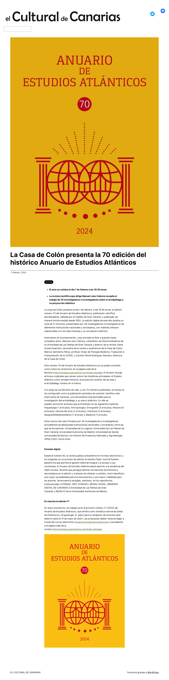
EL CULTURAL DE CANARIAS (25, 672)
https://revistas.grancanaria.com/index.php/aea (77, 372)
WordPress (153, 672)
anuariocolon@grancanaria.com (92, 522)
